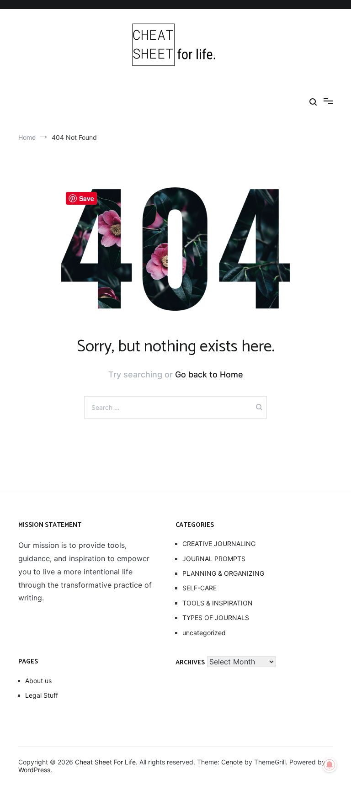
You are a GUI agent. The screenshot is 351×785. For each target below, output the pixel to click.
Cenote (232, 762)
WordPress (34, 770)
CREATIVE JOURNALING (218, 543)
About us (38, 680)
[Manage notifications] (329, 765)
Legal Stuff (41, 695)
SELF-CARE (199, 588)
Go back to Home (209, 374)
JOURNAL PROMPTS (213, 558)
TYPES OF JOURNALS (215, 617)
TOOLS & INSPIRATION (217, 603)
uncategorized (204, 632)
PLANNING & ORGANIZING (223, 573)
